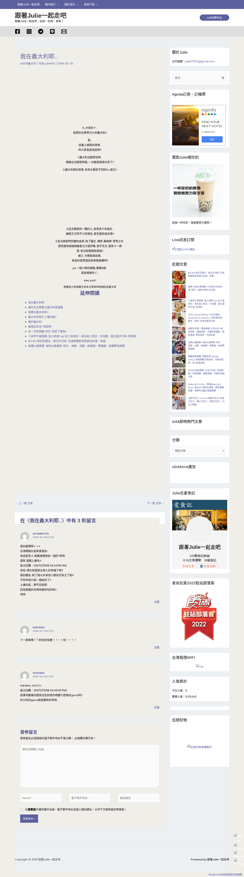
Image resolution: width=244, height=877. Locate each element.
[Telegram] (40, 31)
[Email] (64, 31)
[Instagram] (29, 31)
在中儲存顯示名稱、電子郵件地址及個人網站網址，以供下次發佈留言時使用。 (76, 809)
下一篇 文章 (156, 503)
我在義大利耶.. (36, 302)
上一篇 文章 (24, 503)
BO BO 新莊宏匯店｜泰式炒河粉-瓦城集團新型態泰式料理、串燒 (67, 341)
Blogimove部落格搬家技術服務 (225, 874)
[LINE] (52, 31)
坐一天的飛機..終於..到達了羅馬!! (47, 331)
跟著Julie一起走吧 (40, 15)
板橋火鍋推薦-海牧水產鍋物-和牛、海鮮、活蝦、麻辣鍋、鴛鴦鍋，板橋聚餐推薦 (76, 346)
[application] (57, 4)
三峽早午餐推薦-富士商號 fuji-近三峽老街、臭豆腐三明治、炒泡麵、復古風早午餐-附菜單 (82, 336)
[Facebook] (17, 31)
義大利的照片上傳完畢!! (42, 317)
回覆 (157, 602)
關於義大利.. (35, 322)
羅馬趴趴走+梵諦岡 (39, 326)
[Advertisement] (90, 98)
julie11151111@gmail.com (200, 61)
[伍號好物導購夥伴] (200, 747)
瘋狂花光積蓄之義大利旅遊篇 (45, 307)
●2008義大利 (28, 63)
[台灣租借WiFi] (199, 667)
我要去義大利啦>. (38, 312)
